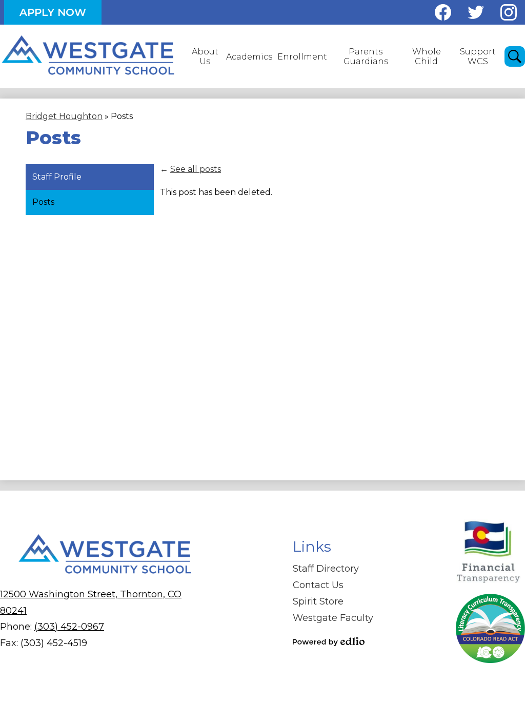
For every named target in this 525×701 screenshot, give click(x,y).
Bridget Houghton (64, 116)
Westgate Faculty (333, 618)
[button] (205, 56)
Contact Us (318, 585)
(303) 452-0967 (69, 626)
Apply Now (52, 12)
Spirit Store (318, 601)
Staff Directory (326, 568)
